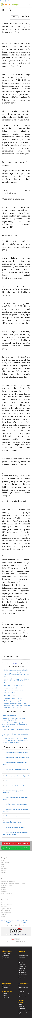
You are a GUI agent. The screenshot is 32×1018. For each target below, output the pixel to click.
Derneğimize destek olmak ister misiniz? (16, 934)
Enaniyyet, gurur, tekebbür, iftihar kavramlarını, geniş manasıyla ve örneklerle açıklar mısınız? (16, 674)
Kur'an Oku (21, 1004)
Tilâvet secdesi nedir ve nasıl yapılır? (17, 776)
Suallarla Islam (22, 959)
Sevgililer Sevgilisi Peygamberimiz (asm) (13, 883)
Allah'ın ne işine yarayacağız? (12, 701)
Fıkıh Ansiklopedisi (6, 885)
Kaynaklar (4, 906)
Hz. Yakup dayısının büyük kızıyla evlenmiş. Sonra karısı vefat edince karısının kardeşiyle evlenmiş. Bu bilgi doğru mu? (15, 740)
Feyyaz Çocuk (22, 996)
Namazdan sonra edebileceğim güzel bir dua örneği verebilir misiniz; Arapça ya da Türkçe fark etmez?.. (15, 724)
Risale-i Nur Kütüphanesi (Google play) (23, 987)
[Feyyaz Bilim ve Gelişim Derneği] (16, 931)
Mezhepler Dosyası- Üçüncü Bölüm (14, 685)
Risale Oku (5, 987)
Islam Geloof (22, 968)
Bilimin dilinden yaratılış (8, 881)
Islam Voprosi (22, 957)
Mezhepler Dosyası (9, 695)
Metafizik (4, 868)
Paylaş (15, 16)
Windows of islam (23, 974)
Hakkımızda (4, 903)
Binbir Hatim (6, 957)
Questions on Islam (23, 955)
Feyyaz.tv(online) (23, 1012)
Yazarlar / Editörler (6, 905)
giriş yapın (16, 663)
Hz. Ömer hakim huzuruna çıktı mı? (16, 804)
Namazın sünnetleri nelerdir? (15, 786)
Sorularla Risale (6, 985)
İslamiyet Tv (6, 997)
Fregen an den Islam (23, 960)
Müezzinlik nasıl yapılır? (10, 715)
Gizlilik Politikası (6, 912)
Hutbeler (3, 889)
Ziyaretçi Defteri (6, 908)
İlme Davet (5, 959)
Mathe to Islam (22, 976)
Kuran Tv (5, 995)
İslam (2, 866)
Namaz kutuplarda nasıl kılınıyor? (16, 781)
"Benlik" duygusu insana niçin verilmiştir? (16, 670)
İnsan (2, 864)
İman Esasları (5, 862)
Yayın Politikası (5, 910)
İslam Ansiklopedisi (6, 893)
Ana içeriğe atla (4, 1)
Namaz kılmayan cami (10, 688)
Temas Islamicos (22, 972)
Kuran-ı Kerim (6, 955)
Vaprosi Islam (22, 964)
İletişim (3, 916)
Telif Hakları (4, 914)
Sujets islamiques (23, 977)
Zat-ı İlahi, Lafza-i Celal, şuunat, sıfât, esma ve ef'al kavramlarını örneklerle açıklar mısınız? (16, 680)
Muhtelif (3, 870)
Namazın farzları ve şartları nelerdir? (17, 752)
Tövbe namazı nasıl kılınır (13, 816)
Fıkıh (2, 860)
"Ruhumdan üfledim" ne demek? (13, 698)
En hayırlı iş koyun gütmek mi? (15, 827)
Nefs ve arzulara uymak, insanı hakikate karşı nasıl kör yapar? (15, 691)
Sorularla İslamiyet (7, 953)
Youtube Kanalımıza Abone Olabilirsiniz (17, 843)
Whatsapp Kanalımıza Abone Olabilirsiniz (16, 848)
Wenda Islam (22, 970)
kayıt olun (26, 663)
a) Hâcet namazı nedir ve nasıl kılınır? (17, 757)
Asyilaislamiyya (22, 962)
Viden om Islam (22, 966)
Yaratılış (3, 872)
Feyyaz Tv (5, 993)
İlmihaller (3, 891)
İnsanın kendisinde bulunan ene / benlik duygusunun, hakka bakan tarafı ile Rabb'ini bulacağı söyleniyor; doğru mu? (17, 705)
